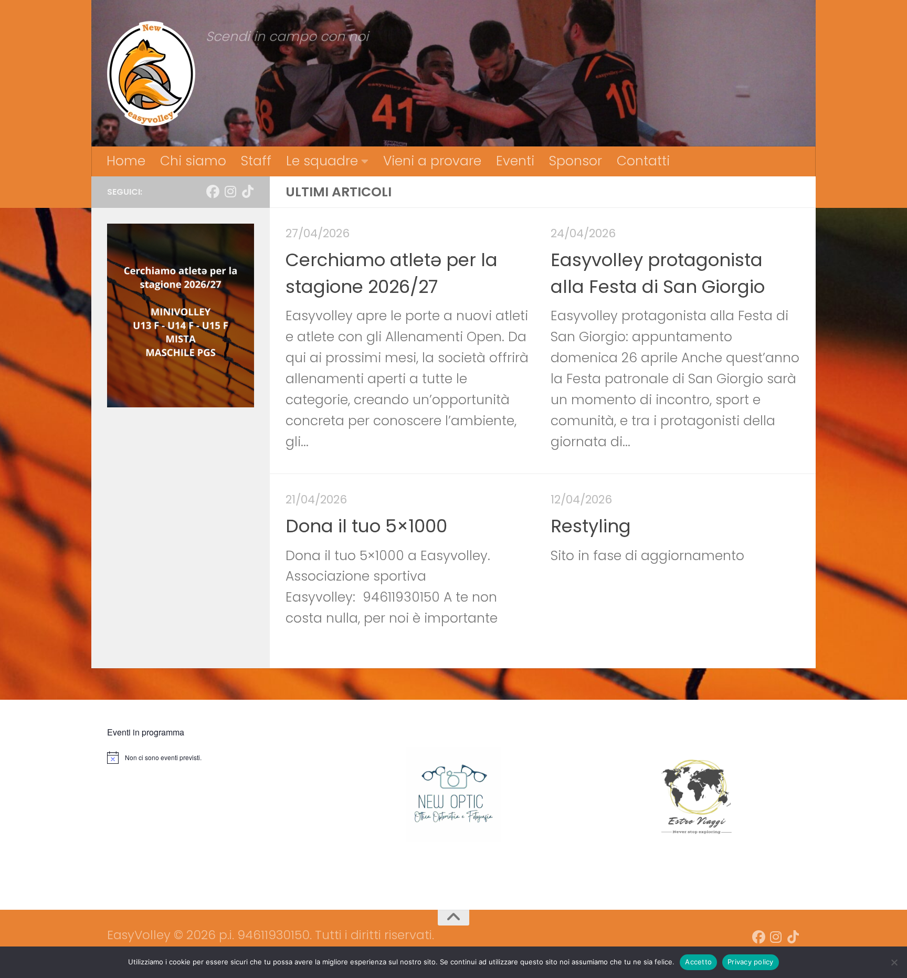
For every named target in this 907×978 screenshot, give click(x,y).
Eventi (515, 161)
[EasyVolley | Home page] (151, 73)
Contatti (643, 161)
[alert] (215, 757)
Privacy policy (750, 962)
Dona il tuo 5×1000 (366, 526)
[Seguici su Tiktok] (247, 191)
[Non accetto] (894, 962)
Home (126, 161)
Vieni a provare (432, 161)
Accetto (698, 962)
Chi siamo (193, 161)
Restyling (591, 526)
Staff (256, 161)
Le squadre (322, 161)
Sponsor (575, 161)
